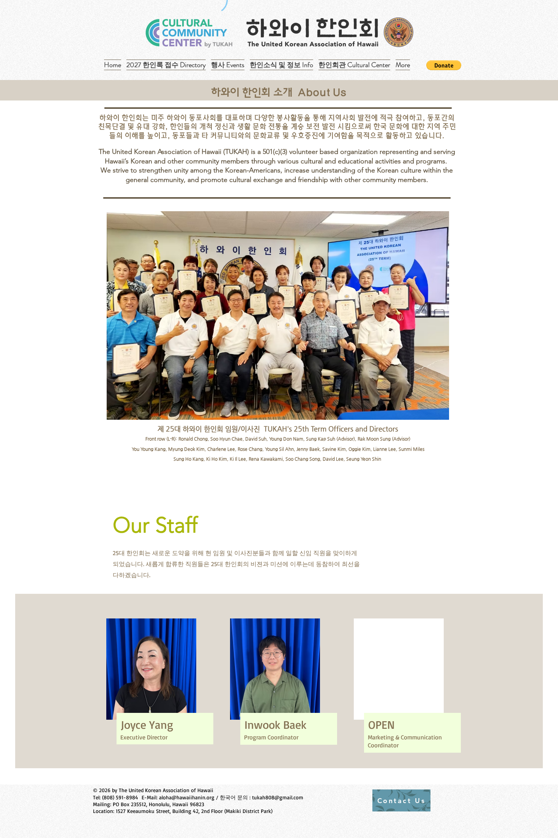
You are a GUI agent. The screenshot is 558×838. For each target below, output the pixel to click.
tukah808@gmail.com (277, 797)
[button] (443, 65)
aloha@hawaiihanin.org (186, 797)
